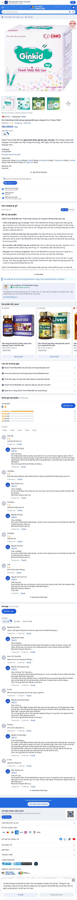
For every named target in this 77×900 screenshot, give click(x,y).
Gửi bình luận (9, 611)
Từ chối (20, 895)
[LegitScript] (43, 864)
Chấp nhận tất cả (56, 895)
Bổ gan (30, 17)
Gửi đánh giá (68, 406)
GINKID (23, 117)
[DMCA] (22, 864)
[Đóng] (2, 2)
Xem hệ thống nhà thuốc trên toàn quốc (39, 800)
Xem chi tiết (18, 356)
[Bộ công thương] (6, 864)
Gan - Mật (24, 17)
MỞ (73, 2)
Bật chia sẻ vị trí (10, 183)
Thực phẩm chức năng (12, 17)
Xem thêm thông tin (9, 297)
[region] (38, 57)
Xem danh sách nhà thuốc (38, 804)
